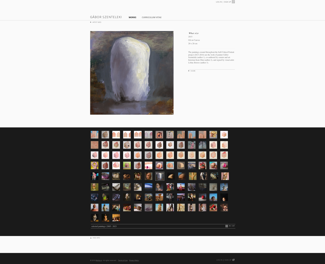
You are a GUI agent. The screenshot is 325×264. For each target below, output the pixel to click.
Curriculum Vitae (151, 17)
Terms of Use (123, 260)
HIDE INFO (96, 238)
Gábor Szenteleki (106, 17)
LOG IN (219, 2)
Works (132, 17)
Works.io (99, 260)
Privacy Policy (134, 260)
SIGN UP (227, 2)
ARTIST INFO (96, 22)
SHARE (193, 71)
